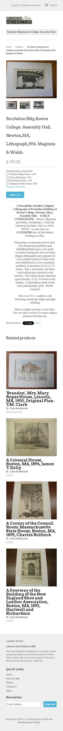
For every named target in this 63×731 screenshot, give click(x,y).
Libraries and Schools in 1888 (21, 646)
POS (46, 719)
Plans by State (13, 678)
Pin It (38, 323)
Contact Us (11, 686)
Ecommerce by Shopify (29, 722)
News (9, 691)
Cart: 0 (53, 5)
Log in (14, 5)
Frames (9, 682)
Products (19, 47)
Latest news (14, 641)
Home (9, 674)
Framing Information (15, 187)
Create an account (31, 5)
